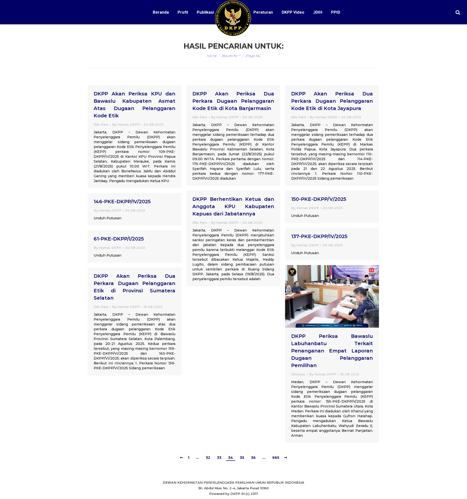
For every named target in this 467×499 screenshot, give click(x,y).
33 (219, 457)
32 (208, 457)
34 (230, 457)
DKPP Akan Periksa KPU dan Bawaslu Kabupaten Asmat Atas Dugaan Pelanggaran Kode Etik (134, 105)
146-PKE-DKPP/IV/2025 (122, 201)
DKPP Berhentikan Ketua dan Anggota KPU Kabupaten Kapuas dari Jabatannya (233, 206)
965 (275, 457)
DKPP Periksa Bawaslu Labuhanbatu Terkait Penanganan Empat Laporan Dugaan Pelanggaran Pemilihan (332, 350)
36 (253, 457)
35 (242, 457)
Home (212, 56)
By (126, 124)
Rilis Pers (101, 124)
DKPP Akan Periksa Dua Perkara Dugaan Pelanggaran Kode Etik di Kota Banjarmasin (233, 101)
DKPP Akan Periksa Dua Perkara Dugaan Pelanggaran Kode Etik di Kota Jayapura (332, 101)
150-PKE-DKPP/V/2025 (318, 199)
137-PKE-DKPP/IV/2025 (319, 236)
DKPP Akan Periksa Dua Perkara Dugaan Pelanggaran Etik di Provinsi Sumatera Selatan (134, 287)
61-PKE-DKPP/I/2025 (119, 239)
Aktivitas (298, 374)
